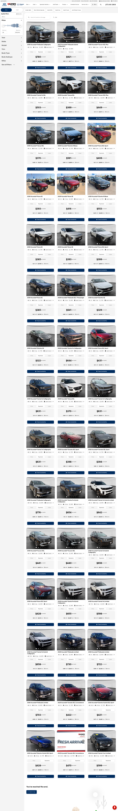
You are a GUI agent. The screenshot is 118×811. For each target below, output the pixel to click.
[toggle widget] (115, 807)
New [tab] (6, 10)
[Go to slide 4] (43, 41)
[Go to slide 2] (38, 41)
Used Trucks (66, 10)
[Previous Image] (28, 32)
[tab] (31, 52)
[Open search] (101, 5)
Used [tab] (17, 10)
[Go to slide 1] (36, 41)
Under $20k (28, 10)
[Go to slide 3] (40, 41)
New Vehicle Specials (39, 10)
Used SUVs (49, 10)
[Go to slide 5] (45, 41)
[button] (28, 32)
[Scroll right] (53, 47)
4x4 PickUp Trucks (76, 10)
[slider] (3, 25)
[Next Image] (52, 32)
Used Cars (57, 10)
